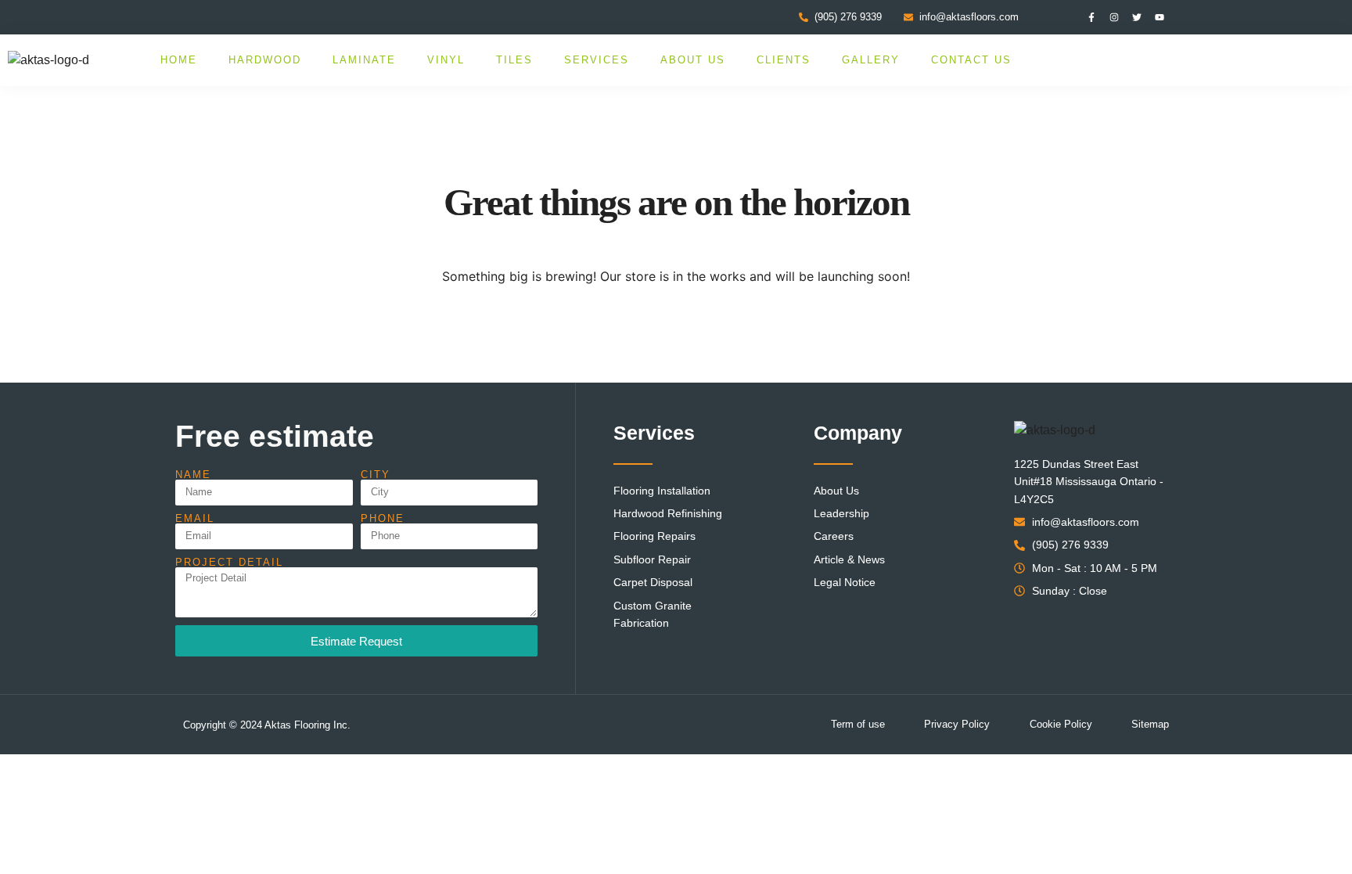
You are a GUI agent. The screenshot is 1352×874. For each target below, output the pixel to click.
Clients (784, 60)
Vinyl (446, 60)
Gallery (871, 60)
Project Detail (229, 562)
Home (178, 60)
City (375, 474)
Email (194, 518)
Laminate (364, 60)
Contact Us (971, 60)
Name (193, 474)
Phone (383, 518)
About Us (692, 60)
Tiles (514, 60)
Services (596, 60)
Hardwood (264, 60)
